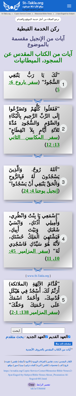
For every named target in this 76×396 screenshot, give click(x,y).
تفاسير (50, 362)
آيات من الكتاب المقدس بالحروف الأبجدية (48, 349)
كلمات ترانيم (30, 365)
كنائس (45, 365)
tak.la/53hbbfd (38, 388)
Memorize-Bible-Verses (43, 14)
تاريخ (66, 365)
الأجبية (28, 362)
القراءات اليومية (39, 362)
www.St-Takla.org (38, 275)
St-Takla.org (6, 14)
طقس (15, 362)
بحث (56, 362)
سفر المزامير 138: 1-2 (34, 312)
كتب (61, 365)
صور (16, 365)
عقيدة (8, 362)
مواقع (10, 365)
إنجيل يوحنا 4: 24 (40, 191)
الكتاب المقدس (65, 362)
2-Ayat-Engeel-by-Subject (65, 14)
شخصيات (54, 365)
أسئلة (21, 362)
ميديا (21, 365)
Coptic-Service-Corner (22, 14)
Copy (31, 384)
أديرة (39, 365)
